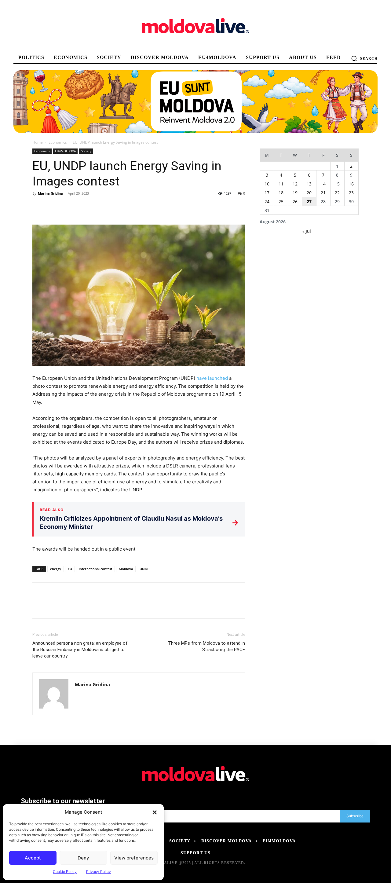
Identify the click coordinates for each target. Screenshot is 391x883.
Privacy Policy (98, 871)
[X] (52, 207)
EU (70, 568)
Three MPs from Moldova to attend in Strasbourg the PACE (206, 646)
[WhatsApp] (81, 207)
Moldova (126, 568)
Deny (83, 858)
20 (309, 193)
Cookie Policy (65, 871)
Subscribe (355, 816)
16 (351, 184)
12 (295, 184)
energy (55, 568)
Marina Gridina (50, 193)
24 (267, 201)
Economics (58, 142)
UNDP (144, 568)
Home (37, 142)
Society (86, 151)
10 (267, 184)
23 (351, 193)
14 (323, 184)
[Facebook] (38, 207)
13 (309, 184)
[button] (155, 812)
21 (323, 193)
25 (281, 201)
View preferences (134, 858)
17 (267, 193)
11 (281, 184)
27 (309, 201)
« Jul (306, 231)
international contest (95, 568)
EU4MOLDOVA (65, 151)
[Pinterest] (66, 207)
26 (295, 201)
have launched (211, 378)
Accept (33, 858)
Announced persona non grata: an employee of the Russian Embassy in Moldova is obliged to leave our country (80, 649)
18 (281, 193)
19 (295, 193)
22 (337, 193)
